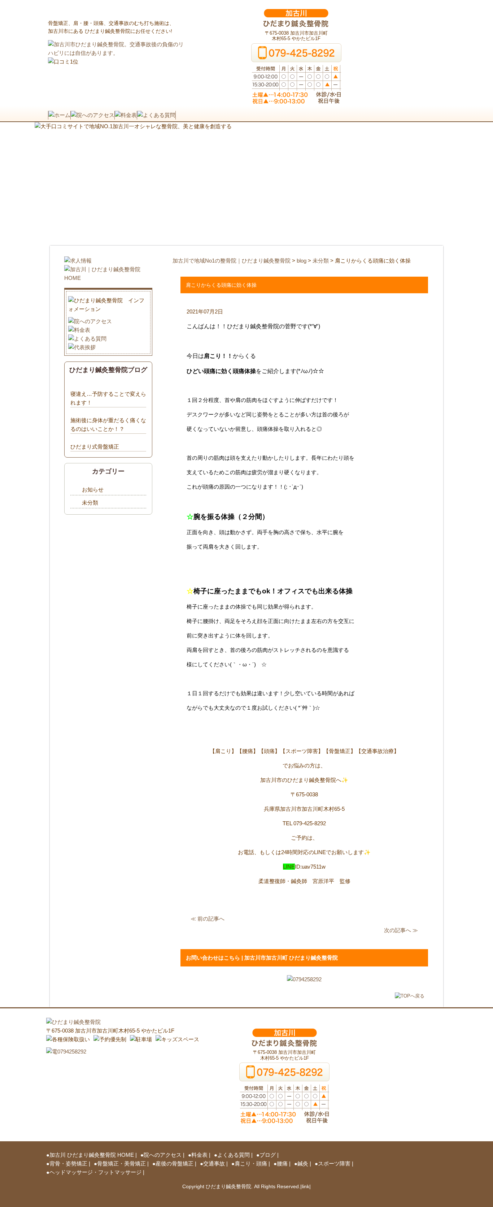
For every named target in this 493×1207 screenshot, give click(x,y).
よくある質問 (233, 1155)
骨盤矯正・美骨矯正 (121, 1163)
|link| (305, 1186)
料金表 (199, 1155)
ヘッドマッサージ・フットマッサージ (95, 1172)
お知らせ (93, 489)
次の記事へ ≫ (401, 930)
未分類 (90, 502)
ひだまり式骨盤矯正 (94, 447)
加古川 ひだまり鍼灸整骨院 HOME (91, 1155)
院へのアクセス (163, 1155)
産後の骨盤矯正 (174, 1163)
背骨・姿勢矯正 (68, 1163)
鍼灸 (302, 1163)
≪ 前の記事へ (207, 919)
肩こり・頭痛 (251, 1163)
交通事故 (214, 1163)
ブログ (267, 1155)
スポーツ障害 (334, 1163)
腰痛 (282, 1163)
